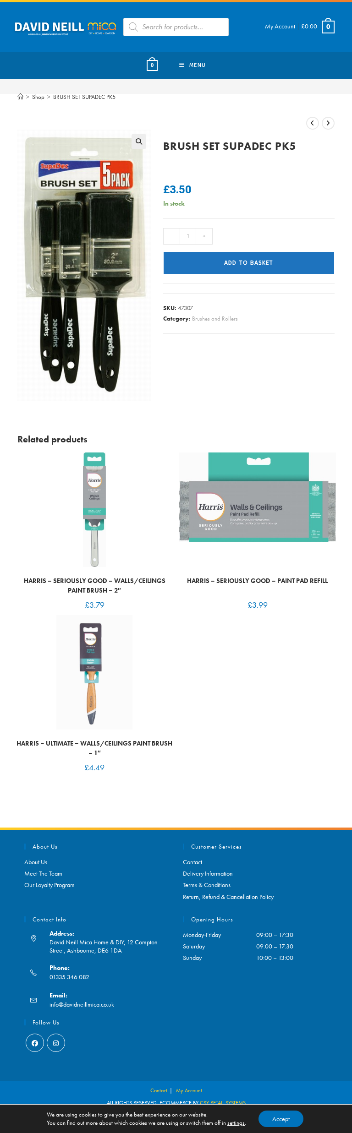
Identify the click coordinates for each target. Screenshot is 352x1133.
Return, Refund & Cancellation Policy (228, 897)
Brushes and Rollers (215, 318)
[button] (139, 141)
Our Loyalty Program (49, 885)
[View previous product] (312, 123)
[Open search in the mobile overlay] (176, 27)
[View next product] (328, 123)
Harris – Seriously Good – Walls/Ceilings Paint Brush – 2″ (94, 585)
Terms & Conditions (207, 885)
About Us (35, 862)
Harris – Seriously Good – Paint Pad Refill (257, 581)
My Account (280, 26)
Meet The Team (43, 873)
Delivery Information (208, 873)
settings (236, 1123)
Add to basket (248, 263)
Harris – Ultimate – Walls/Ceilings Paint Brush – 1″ (94, 748)
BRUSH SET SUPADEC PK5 (84, 97)
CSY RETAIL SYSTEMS (223, 1102)
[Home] (20, 97)
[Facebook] (35, 1043)
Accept (281, 1119)
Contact (192, 862)
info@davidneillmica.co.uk (82, 1004)
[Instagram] (56, 1043)
